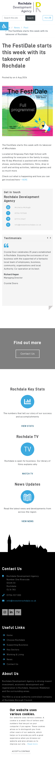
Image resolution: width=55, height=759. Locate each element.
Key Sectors (13, 650)
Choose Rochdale (16, 640)
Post (26, 28)
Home (10, 635)
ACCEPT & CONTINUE (21, 751)
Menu (47, 18)
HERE (25, 180)
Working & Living (15, 654)
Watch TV (27, 474)
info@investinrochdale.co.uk (28, 225)
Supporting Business (17, 645)
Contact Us (27, 353)
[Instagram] (5, 612)
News (17, 28)
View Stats (27, 426)
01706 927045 (21, 213)
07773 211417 (20, 219)
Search (30, 18)
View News (28, 521)
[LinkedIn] (11, 612)
